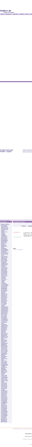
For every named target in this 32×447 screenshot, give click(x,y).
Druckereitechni (4, 259)
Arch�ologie (3, 235)
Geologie (2, 281)
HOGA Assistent (4, 289)
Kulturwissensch (4, 313)
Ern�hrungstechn (4, 263)
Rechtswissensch (4, 370)
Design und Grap (4, 257)
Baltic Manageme (4, 238)
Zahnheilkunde (4, 420)
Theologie (3, 389)
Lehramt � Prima (4, 320)
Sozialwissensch (4, 376)
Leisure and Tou (4, 321)
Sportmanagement (4, 377)
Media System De (4, 333)
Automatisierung (4, 236)
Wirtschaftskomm (4, 411)
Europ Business (4, 267)
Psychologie (3, 366)
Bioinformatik (3, 245)
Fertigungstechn (4, 273)
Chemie (2, 255)
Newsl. (25, 428)
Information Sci (4, 293)
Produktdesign (4, 363)
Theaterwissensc (4, 388)
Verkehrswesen (3, 395)
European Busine (4, 268)
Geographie (3, 280)
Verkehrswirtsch (4, 396)
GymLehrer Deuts (4, 285)
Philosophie (3, 357)
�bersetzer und (4, 419)
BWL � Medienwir (4, 250)
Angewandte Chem (4, 227)
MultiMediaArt (4, 344)
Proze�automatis (4, 365)
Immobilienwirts (4, 290)
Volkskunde (3, 403)
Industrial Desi (4, 291)
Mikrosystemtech (4, 341)
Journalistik (3, 304)
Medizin (2, 338)
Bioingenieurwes (4, 246)
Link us (22, 428)
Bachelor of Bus (4, 237)
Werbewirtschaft (4, 406)
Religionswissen (4, 371)
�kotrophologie (4, 421)
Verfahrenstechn (4, 392)
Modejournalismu (4, 343)
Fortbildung (3, 277)
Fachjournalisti (4, 269)
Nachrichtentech (4, 347)
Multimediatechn (4, 345)
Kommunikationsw (4, 311)
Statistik (2, 381)
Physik (2, 359)
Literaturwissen (4, 322)
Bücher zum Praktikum (18, 249)
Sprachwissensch (4, 379)
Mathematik (3, 331)
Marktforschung (4, 327)
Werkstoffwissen (4, 407)
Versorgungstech (4, 400)
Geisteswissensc (4, 279)
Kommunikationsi (4, 306)
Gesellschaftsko (4, 283)
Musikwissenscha (4, 346)
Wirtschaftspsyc (4, 413)
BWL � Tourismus (4, 252)
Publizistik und (4, 367)
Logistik (2, 323)
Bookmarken (18, 428)
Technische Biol (4, 384)
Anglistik (3, 230)
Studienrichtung (4, 225)
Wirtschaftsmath (4, 412)
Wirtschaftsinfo (4, 409)
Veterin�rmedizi (4, 402)
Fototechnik (3, 278)
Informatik (3, 292)
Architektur (3, 234)
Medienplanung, (4, 335)
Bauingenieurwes (4, 239)
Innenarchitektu (4, 298)
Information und (4, 294)
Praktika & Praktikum (5, 224)
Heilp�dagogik (4, 288)
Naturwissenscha (4, 348)
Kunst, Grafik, (4, 315)
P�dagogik (3, 368)
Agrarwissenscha (4, 226)
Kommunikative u (4, 312)
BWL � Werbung (4, 253)
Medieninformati (4, 334)
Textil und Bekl (4, 387)
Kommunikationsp (4, 309)
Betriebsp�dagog (4, 240)
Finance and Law (4, 274)
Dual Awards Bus (4, 260)
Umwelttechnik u (4, 390)
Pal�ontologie (3, 354)
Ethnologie (3, 266)
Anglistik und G (4, 231)
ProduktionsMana (4, 364)
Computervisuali (4, 256)
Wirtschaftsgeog (4, 408)
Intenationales (3, 299)
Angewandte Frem (4, 229)
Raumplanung (3, 369)
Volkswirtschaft (4, 405)
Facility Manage (4, 270)
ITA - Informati (4, 303)
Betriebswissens (4, 242)
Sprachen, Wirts (4, 378)
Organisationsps (4, 353)
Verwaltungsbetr (4, 401)
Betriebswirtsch (4, 241)
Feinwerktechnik (4, 272)
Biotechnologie (3, 248)
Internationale (3, 302)
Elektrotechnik (4, 261)
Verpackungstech (4, 399)
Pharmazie (3, 355)
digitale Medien (4, 258)
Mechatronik (3, 332)
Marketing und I (4, 326)
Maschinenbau (4, 328)
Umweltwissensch (4, 391)
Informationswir (4, 295)
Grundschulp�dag (4, 284)
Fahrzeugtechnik (4, 271)
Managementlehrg (4, 325)
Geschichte (3, 282)
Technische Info (4, 385)
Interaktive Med (4, 300)
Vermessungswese (4, 398)
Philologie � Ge (4, 356)
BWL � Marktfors (4, 249)
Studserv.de (7, 11)
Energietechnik (4, 262)
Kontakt (28, 428)
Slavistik (2, 374)
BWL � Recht (3, 251)
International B (4, 301)
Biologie (2, 247)
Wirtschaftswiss (4, 417)
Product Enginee (4, 362)
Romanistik (3, 373)
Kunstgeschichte (4, 316)
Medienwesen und (4, 336)
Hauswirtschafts (4, 287)
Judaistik (3, 305)
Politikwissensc (4, 360)
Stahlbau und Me (4, 380)
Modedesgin (3, 342)
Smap (14, 428)
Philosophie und (4, 358)
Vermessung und (4, 397)
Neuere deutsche (4, 352)
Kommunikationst (4, 310)
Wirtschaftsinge (4, 410)
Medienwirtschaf (4, 337)
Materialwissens (4, 330)
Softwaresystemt (4, 375)
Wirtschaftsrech (4, 416)
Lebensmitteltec (4, 317)
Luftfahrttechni (4, 324)
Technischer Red (4, 386)
